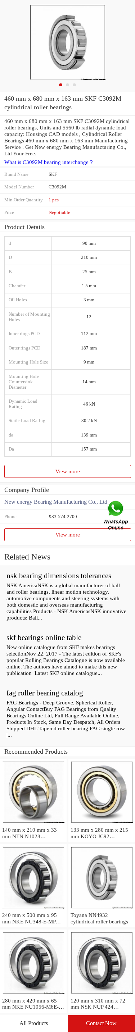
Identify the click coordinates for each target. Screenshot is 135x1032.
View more (67, 471)
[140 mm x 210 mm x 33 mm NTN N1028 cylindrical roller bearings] (33, 823)
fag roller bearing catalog (44, 693)
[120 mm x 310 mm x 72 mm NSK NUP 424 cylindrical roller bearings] (101, 994)
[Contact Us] (116, 516)
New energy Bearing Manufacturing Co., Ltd (55, 501)
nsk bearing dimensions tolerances (58, 576)
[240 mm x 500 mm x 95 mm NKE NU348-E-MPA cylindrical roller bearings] (33, 908)
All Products (33, 1023)
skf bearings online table (43, 637)
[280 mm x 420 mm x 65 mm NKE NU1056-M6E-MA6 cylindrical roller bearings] (33, 994)
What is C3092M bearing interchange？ (49, 162)
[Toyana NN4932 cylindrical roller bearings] (101, 908)
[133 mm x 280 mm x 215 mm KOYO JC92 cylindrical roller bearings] (101, 823)
